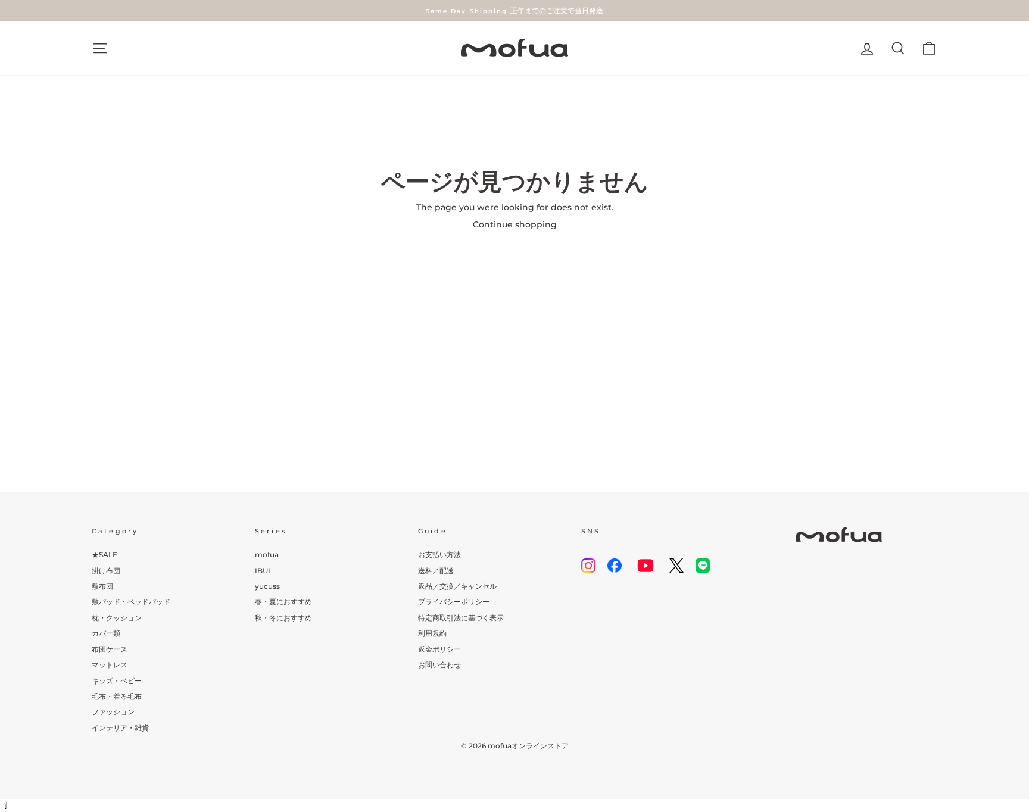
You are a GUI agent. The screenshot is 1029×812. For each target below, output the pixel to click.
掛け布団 (106, 570)
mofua (267, 554)
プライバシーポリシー (453, 601)
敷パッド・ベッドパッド (131, 601)
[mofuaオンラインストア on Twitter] (676, 565)
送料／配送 (436, 570)
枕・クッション (117, 617)
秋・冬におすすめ (283, 617)
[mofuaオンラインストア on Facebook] (614, 565)
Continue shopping (515, 224)
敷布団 (102, 586)
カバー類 (106, 633)
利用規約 (432, 633)
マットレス (109, 664)
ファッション (113, 711)
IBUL (263, 570)
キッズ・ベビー (117, 680)
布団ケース (109, 649)
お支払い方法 (439, 554)
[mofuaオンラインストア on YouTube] (645, 565)
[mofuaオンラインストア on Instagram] (588, 565)
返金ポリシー (439, 649)
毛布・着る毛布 (117, 696)
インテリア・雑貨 (120, 727)
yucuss (267, 586)
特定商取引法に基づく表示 (461, 617)
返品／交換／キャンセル (457, 586)
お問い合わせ (439, 664)
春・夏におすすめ (283, 601)
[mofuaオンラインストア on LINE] (703, 565)
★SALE (104, 554)
